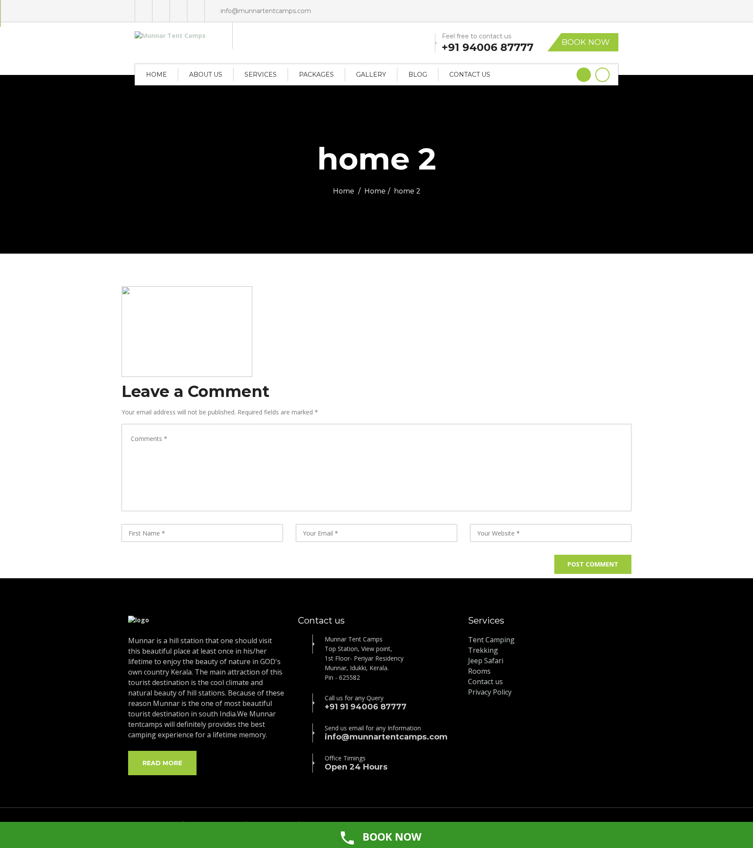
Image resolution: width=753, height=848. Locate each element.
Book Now (586, 42)
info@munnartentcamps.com (265, 11)
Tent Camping (491, 639)
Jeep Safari (485, 660)
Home (156, 74)
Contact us (485, 681)
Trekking (483, 650)
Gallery (371, 74)
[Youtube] (178, 11)
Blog (417, 74)
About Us (205, 74)
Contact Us (469, 74)
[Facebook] (161, 11)
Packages (316, 74)
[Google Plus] (143, 11)
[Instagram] (195, 11)
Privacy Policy (490, 692)
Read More (162, 763)
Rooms (479, 671)
